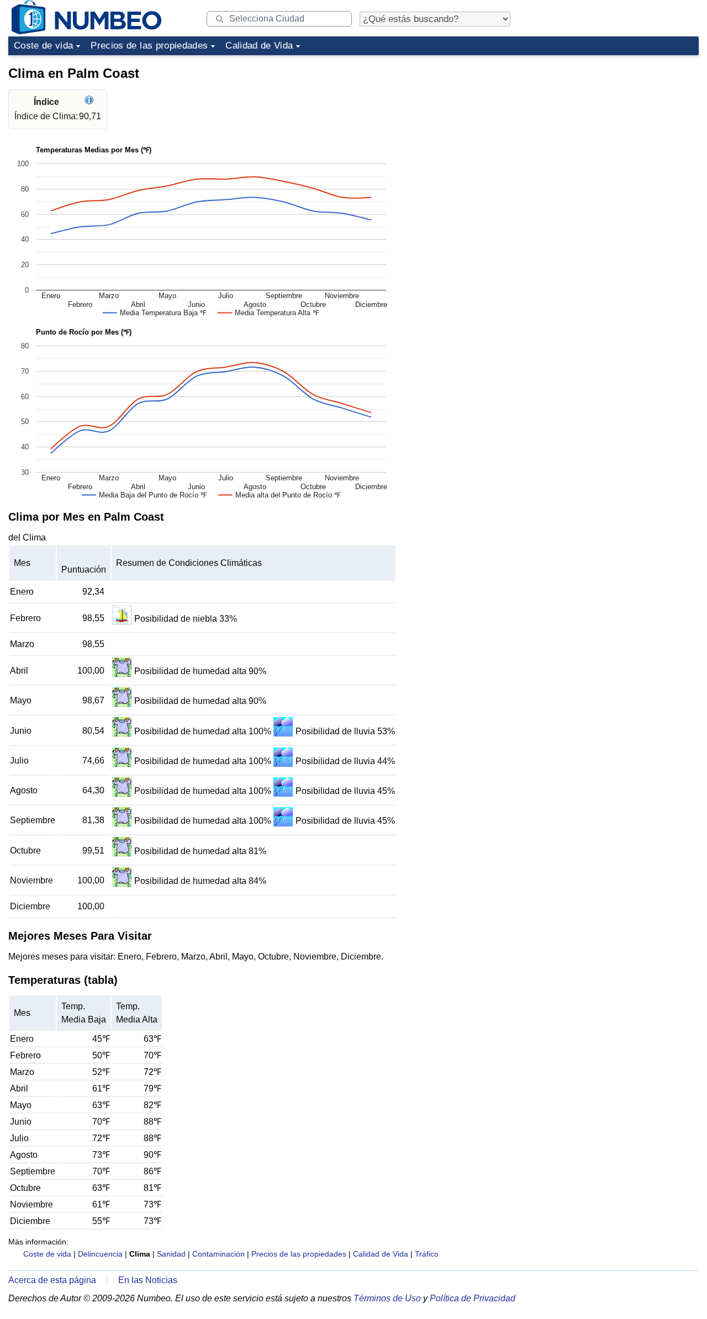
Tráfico (427, 1253)
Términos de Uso (387, 1298)
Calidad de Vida (259, 45)
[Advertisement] (616, 129)
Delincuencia (100, 1253)
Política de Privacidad (472, 1298)
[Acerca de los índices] (90, 102)
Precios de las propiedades (149, 45)
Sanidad (171, 1253)
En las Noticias (147, 1280)
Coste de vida (43, 45)
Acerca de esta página (52, 1280)
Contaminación (218, 1253)
